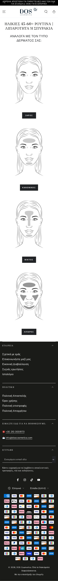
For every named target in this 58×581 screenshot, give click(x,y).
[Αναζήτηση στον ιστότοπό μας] (46, 11)
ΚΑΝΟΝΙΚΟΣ (29, 187)
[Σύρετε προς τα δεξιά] (53, 3)
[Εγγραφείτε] (54, 459)
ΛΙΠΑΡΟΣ (29, 332)
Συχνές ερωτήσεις (13, 369)
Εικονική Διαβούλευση (15, 364)
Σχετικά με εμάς (11, 354)
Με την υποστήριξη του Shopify (29, 574)
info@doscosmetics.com (19, 437)
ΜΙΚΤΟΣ (29, 260)
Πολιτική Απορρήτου (14, 411)
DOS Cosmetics (24, 567)
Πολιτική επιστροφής (14, 405)
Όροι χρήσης (9, 400)
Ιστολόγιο (7, 374)
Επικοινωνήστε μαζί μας (16, 359)
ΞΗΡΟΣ (29, 115)
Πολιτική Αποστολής (14, 395)
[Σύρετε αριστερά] (5, 3)
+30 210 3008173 (15, 431)
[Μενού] (4, 11)
